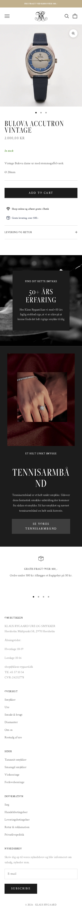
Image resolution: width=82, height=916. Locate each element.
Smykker (10, 700)
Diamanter (11, 722)
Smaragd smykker (15, 767)
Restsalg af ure (13, 737)
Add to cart (41, 193)
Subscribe (21, 889)
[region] (41, 572)
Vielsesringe (12, 775)
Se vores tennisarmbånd (41, 526)
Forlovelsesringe (14, 782)
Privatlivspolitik (14, 835)
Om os (9, 730)
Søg (7, 805)
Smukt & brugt (13, 715)
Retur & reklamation (17, 827)
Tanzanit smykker (15, 760)
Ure (7, 707)
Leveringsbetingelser (17, 820)
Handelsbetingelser (16, 812)
